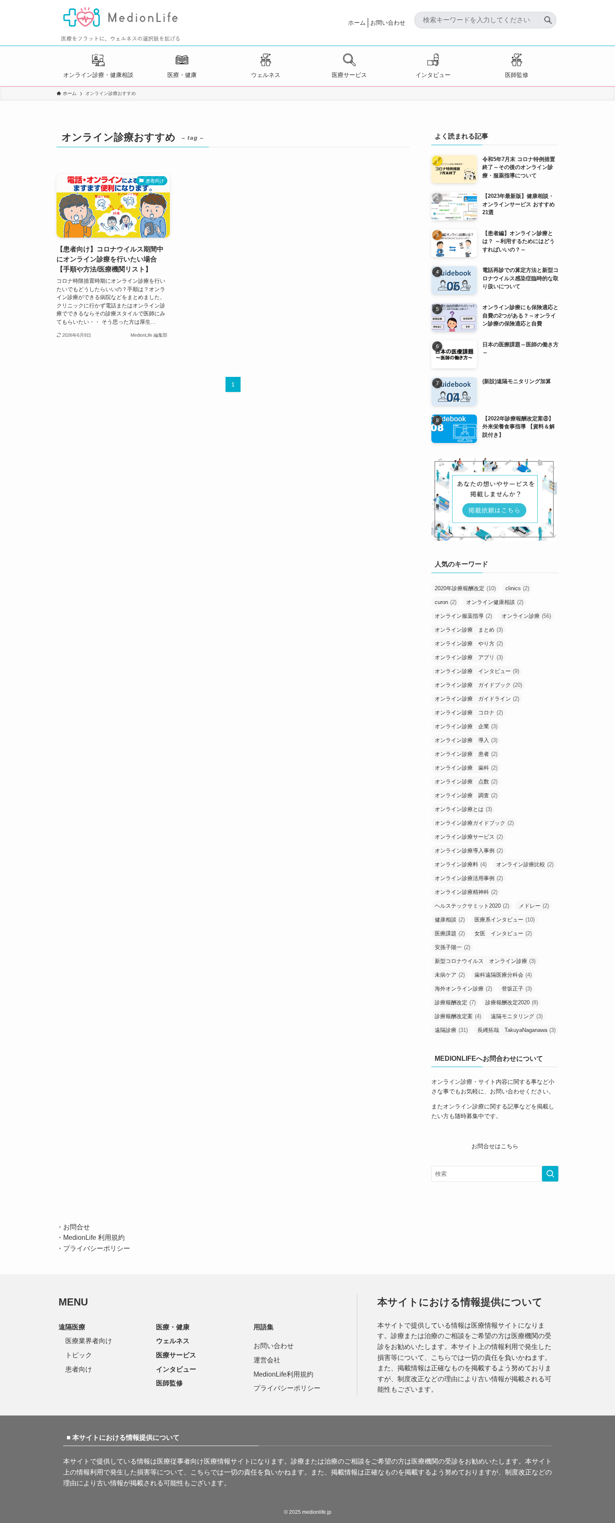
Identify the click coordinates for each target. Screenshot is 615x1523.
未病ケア (450, 975)
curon (445, 602)
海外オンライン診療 (463, 988)
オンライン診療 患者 (466, 754)
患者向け (78, 1369)
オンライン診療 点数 (466, 781)
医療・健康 (182, 75)
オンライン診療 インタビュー (477, 671)
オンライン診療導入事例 (469, 850)
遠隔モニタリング (517, 1016)
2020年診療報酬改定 (465, 588)
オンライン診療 (526, 616)
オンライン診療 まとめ (469, 630)
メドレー (534, 906)
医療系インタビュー (504, 919)
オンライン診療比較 (525, 864)
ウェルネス (265, 75)
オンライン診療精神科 (466, 892)
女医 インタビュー (503, 933)
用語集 (264, 1327)
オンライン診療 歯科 (466, 768)
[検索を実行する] (550, 1174)
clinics (517, 588)
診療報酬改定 (455, 1002)
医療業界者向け (88, 1340)
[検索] (548, 16)
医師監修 (516, 75)
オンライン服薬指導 (463, 616)
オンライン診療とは (463, 809)
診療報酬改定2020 (511, 1002)
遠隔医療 (72, 1327)
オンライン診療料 (461, 864)
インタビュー (433, 75)
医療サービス (349, 75)
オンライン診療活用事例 (469, 878)
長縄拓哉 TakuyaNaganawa (516, 1030)
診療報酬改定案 (458, 1016)
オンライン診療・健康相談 (98, 75)
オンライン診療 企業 (466, 726)
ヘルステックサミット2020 (472, 906)
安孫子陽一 (452, 947)
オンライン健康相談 (494, 602)
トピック (78, 1355)
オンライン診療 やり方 (469, 643)
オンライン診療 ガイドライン (477, 699)
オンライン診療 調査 (466, 795)
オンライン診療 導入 (466, 740)
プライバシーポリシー (96, 1248)
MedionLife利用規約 (283, 1374)
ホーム (357, 22)
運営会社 (267, 1360)
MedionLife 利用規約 (94, 1237)
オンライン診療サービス (469, 837)
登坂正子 (517, 988)
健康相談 (450, 919)
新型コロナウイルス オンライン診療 (485, 961)
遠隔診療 (451, 1030)
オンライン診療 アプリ (469, 657)
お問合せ (76, 1227)
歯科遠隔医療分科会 (503, 975)
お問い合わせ (387, 22)
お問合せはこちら (495, 1146)
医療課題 (450, 933)
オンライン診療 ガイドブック (478, 685)
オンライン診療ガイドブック (474, 823)
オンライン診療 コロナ (469, 712)
